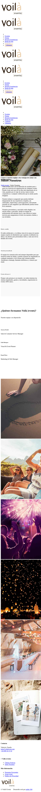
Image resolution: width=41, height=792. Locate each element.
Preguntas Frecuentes (11, 772)
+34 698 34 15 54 (6, 751)
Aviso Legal (8, 774)
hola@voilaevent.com (8, 749)
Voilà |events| (5, 185)
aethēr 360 (29, 789)
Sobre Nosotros (10, 764)
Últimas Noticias (10, 763)
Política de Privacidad (11, 776)
